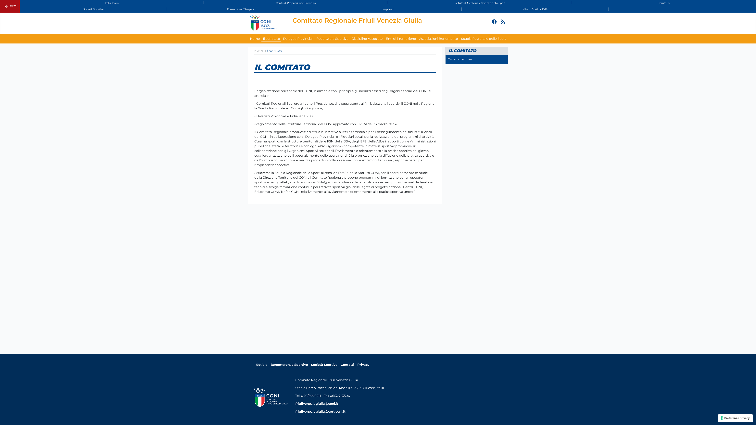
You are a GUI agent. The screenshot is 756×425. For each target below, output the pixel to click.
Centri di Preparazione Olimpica (296, 3)
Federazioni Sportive (332, 39)
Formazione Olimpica (240, 9)
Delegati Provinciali (298, 39)
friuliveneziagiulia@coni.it (316, 404)
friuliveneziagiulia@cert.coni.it (320, 411)
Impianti (388, 9)
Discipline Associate (367, 39)
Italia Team (112, 3)
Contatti (347, 365)
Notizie (261, 365)
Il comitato (271, 39)
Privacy (363, 365)
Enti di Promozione (401, 39)
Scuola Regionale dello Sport (483, 39)
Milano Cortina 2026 (535, 9)
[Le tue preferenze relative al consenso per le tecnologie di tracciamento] (735, 418)
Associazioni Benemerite (438, 39)
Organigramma (460, 59)
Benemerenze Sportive (289, 365)
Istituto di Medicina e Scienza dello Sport (480, 3)
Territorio (664, 3)
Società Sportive (93, 9)
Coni (12, 6)
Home (255, 39)
